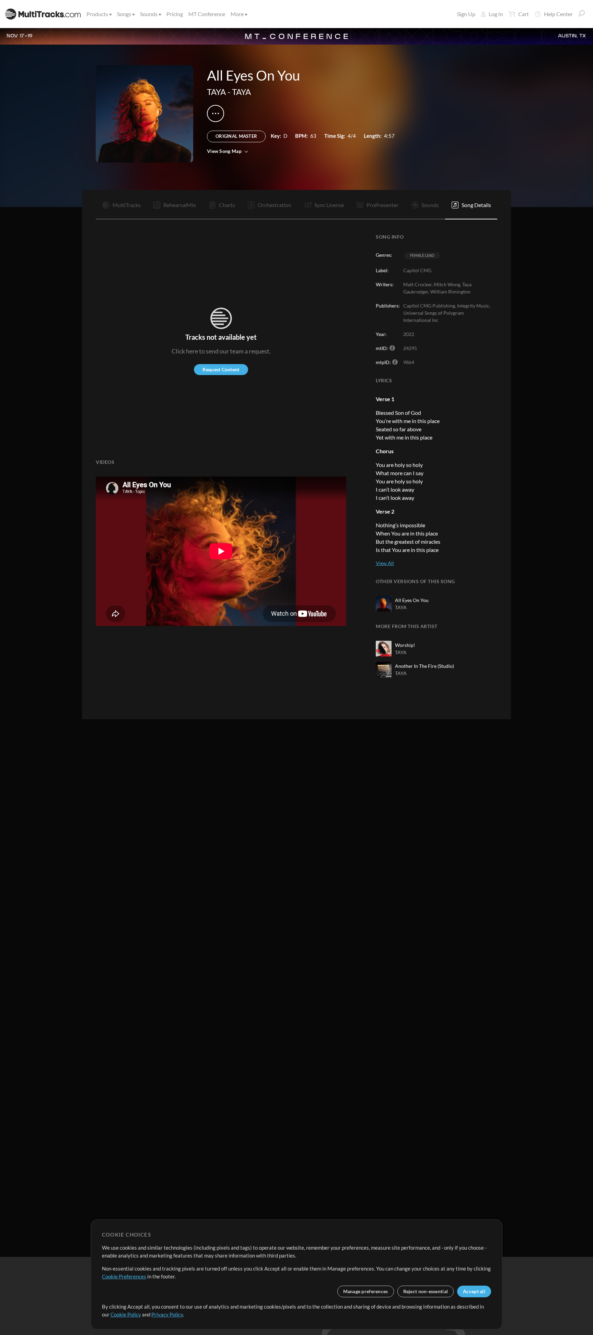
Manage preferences (365, 1291)
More (237, 14)
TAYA (216, 92)
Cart (523, 14)
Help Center (558, 14)
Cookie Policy (126, 1314)
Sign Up (466, 14)
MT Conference (206, 14)
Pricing (174, 14)
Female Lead (422, 255)
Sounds (149, 14)
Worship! (405, 645)
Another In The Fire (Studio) (424, 666)
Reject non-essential (425, 1291)
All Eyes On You (412, 600)
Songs (124, 14)
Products (97, 14)
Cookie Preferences (124, 1276)
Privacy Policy (167, 1314)
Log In (496, 14)
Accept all (474, 1291)
